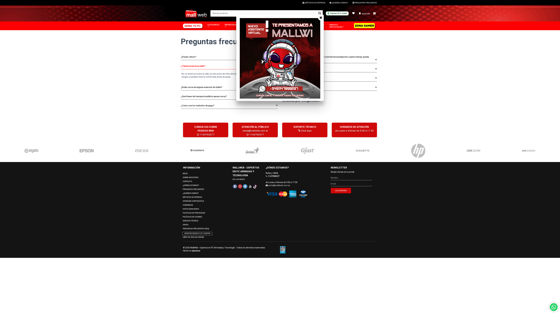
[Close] (321, 17)
